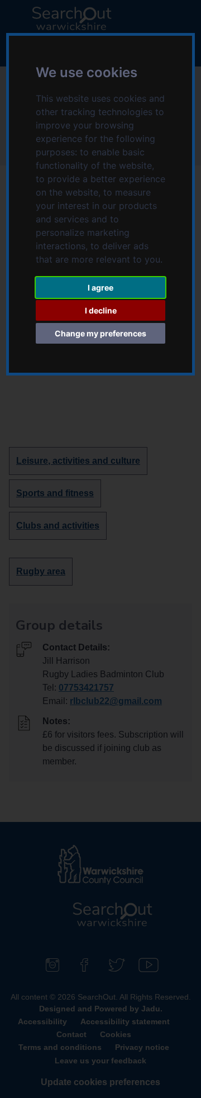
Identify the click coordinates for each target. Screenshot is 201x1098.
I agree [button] (100, 287)
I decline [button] (101, 310)
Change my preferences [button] (100, 333)
